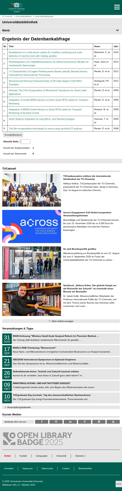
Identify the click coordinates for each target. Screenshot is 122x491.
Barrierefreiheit (85, 468)
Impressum (27, 468)
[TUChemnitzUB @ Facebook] (41, 422)
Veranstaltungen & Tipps (17, 328)
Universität (61, 456)
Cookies (66, 468)
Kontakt (23, 456)
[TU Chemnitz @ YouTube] (113, 422)
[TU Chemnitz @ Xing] (84, 422)
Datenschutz (47, 468)
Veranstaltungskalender (19, 407)
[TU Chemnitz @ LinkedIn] (70, 422)
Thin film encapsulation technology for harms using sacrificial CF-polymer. (46, 128)
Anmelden (9, 468)
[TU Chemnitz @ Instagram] (56, 422)
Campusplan (41, 456)
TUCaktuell (9, 168)
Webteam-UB (9, 485)
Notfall (7, 456)
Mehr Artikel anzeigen (63, 321)
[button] (113, 7)
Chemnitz (79, 456)
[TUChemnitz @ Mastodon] (98, 422)
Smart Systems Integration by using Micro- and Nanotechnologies (42, 119)
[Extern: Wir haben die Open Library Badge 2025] (38, 439)
